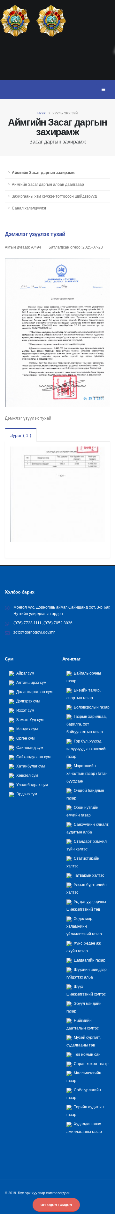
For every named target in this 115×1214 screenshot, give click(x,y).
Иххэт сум (24, 710)
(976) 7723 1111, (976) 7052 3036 (43, 623)
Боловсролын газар (91, 707)
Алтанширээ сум (30, 682)
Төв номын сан (87, 1054)
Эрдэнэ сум (26, 794)
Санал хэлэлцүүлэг (29, 208)
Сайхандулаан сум (32, 757)
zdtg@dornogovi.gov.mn (34, 632)
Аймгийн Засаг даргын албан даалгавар (48, 184)
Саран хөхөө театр (91, 1064)
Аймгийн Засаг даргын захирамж (43, 172)
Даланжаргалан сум (33, 692)
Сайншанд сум (29, 747)
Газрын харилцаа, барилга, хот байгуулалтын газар (86, 724)
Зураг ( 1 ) (20, 435)
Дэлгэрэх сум (27, 701)
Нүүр (41, 113)
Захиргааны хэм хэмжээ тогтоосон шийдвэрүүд (54, 196)
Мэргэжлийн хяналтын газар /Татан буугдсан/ (87, 773)
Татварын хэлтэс (88, 875)
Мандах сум (26, 729)
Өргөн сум (24, 738)
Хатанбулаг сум (30, 766)
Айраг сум (24, 673)
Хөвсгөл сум (26, 775)
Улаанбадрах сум (31, 785)
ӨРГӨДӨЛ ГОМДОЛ (56, 1205)
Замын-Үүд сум (29, 720)
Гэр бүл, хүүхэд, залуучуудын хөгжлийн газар (87, 749)
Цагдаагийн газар (89, 960)
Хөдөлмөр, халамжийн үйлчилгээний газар (84, 926)
